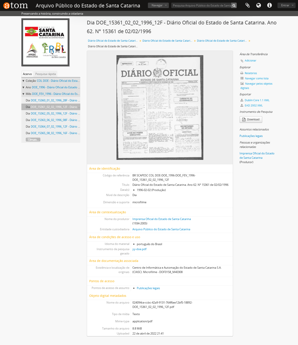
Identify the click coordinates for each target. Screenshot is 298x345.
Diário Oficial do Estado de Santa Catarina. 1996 (168, 41)
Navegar (157, 5)
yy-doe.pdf (139, 249)
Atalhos (269, 5)
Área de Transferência (247, 5)
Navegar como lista (256, 78)
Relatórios (250, 73)
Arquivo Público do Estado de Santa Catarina (161, 229)
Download (253, 119)
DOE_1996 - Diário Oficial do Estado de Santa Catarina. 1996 (70, 87)
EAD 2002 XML (253, 105)
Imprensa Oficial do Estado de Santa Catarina (161, 219)
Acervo (27, 74)
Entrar (285, 5)
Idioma (258, 5)
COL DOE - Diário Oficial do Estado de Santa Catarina (70, 81)
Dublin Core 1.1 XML (256, 100)
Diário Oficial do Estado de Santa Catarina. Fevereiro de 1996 (222, 41)
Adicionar (250, 60)
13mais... (33, 140)
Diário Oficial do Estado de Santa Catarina (113, 41)
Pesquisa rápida (45, 74)
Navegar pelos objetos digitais (256, 86)
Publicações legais (148, 288)
